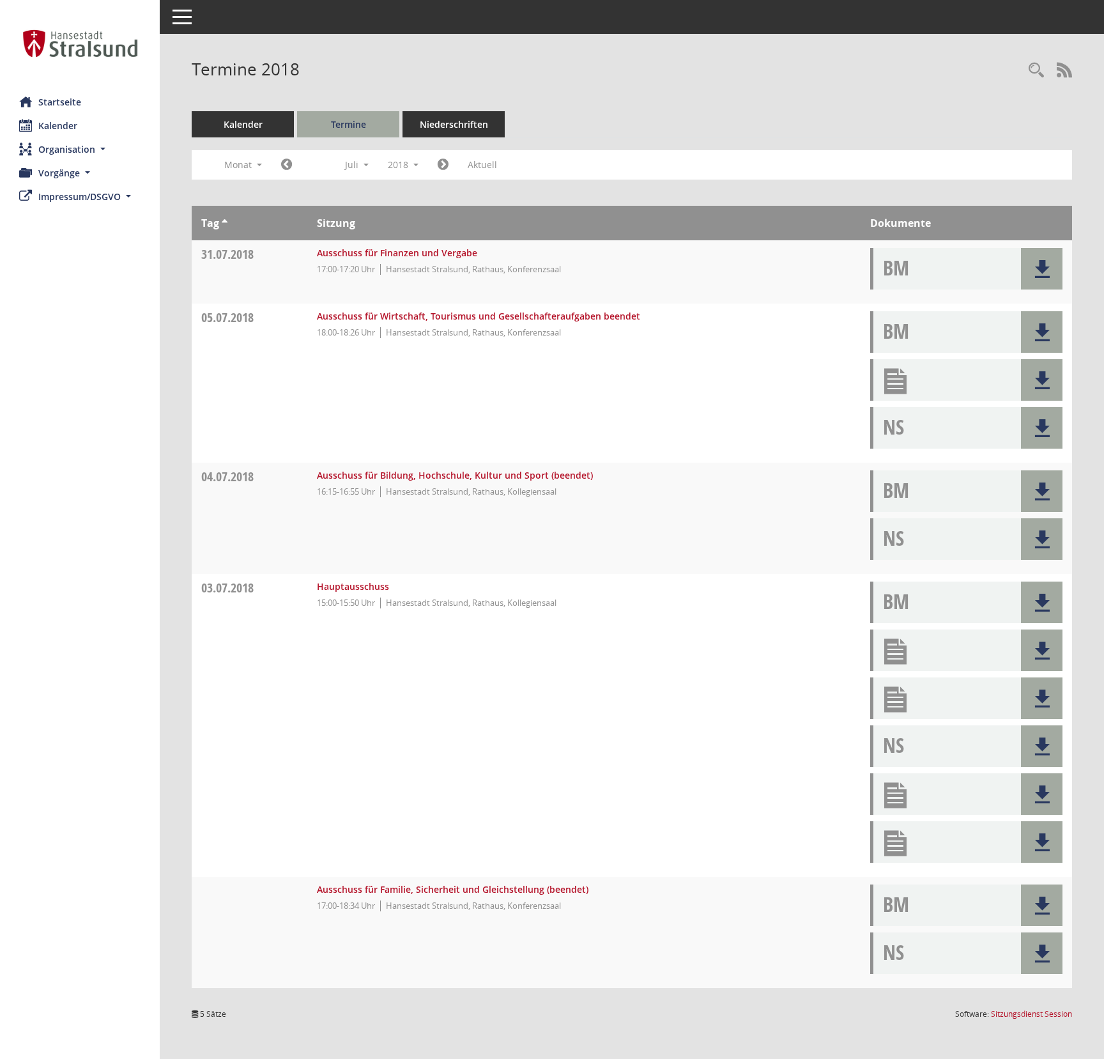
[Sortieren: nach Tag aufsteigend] (224, 223)
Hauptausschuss (353, 586)
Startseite (59, 102)
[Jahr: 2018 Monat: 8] (443, 164)
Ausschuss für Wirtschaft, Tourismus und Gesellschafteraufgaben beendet (478, 316)
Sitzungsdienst (1031, 1014)
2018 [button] (399, 164)
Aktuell (482, 164)
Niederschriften (454, 124)
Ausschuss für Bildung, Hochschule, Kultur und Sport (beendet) (455, 475)
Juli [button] (353, 164)
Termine (348, 124)
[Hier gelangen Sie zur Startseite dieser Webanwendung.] (80, 43)
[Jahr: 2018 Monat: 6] (287, 164)
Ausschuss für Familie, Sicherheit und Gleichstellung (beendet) (452, 889)
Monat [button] (239, 164)
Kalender (57, 126)
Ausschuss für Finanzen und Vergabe (397, 253)
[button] (80, 149)
